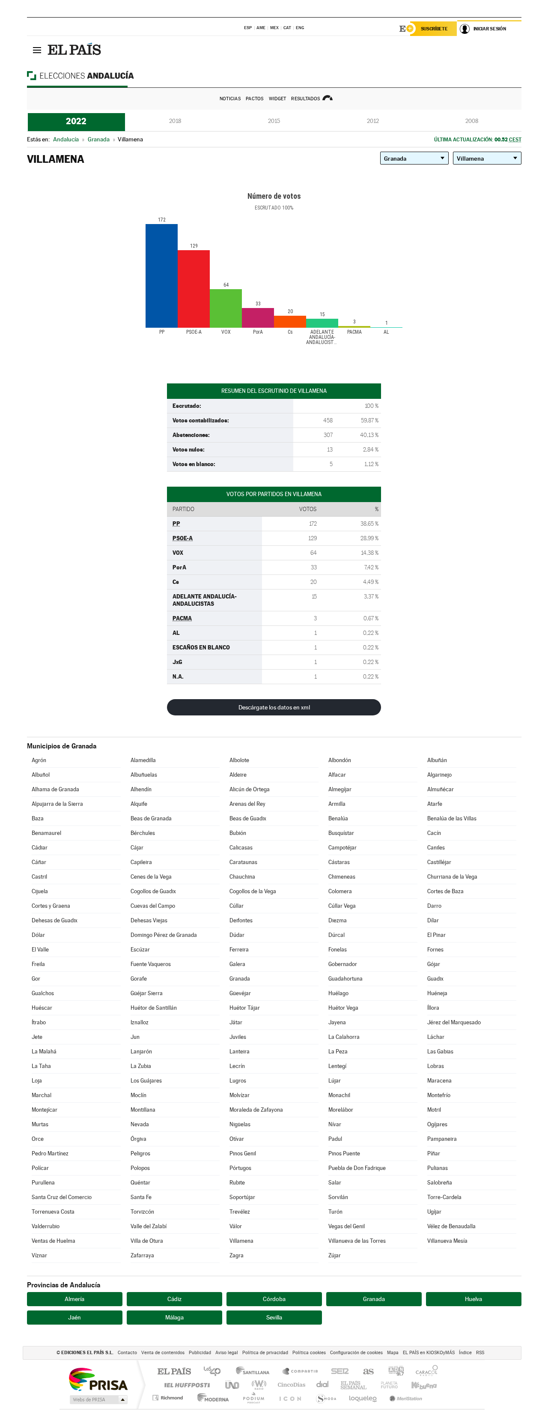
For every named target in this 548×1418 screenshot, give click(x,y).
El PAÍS (174, 1372)
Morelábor (340, 1110)
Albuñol (41, 775)
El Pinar (436, 935)
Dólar (38, 935)
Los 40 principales (215, 1372)
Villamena (241, 1241)
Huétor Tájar (244, 1008)
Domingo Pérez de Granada (164, 935)
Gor (36, 978)
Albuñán (437, 760)
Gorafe (139, 978)
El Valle (40, 949)
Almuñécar (440, 789)
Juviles (237, 1037)
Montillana (143, 1110)
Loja (37, 1080)
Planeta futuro (385, 1384)
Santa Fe (141, 1197)
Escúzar (140, 949)
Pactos (255, 99)
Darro (434, 906)
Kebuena (416, 1384)
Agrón (39, 760)
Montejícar (44, 1110)
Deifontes (241, 920)
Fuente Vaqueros (151, 964)
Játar (235, 1022)
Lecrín (237, 1066)
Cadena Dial (323, 1384)
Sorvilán (338, 1197)
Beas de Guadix (247, 818)
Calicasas (241, 847)
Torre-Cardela (444, 1197)
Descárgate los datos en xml (274, 707)
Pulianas (437, 1168)
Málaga (174, 1317)
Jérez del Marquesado (454, 1022)
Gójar (433, 964)
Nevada (140, 1124)
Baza (38, 818)
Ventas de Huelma (53, 1241)
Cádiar (40, 847)
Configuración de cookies (356, 1352)
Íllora (433, 1008)
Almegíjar (339, 789)
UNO (233, 1384)
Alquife (139, 804)
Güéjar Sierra (147, 993)
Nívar (334, 1124)
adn (393, 1372)
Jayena (337, 1022)
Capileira (141, 862)
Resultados (305, 99)
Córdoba (274, 1298)
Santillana (255, 1372)
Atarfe (434, 804)
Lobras (435, 1066)
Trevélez (239, 1212)
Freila (38, 964)
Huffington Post (185, 1384)
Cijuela (40, 891)
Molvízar (239, 1095)
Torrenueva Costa (53, 1212)
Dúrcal (336, 935)
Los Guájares (146, 1080)
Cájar (137, 847)
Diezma (337, 920)
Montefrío (438, 1095)
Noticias (230, 99)
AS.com (364, 1372)
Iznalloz (140, 1022)
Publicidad (200, 1352)
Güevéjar (240, 993)
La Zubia (141, 1066)
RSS (480, 1352)
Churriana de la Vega (452, 877)
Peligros (140, 1153)
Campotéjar (342, 847)
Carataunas (243, 862)
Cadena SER (337, 1372)
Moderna (210, 1397)
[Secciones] (37, 49)
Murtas (40, 1124)
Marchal (41, 1095)
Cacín (434, 833)
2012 (373, 121)
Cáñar (39, 862)
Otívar (236, 1139)
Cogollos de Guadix (153, 891)
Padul (335, 1139)
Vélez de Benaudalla (451, 1226)
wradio (257, 1384)
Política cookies (309, 1352)
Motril (434, 1110)
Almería (74, 1298)
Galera (237, 964)
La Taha (41, 1066)
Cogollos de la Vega (252, 891)
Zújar (334, 1255)
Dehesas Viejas (149, 920)
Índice (465, 1352)
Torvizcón (142, 1212)
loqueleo (363, 1397)
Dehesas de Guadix (54, 920)
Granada (239, 978)
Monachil (339, 1095)
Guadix (435, 978)
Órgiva (138, 1139)
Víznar (39, 1255)
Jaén (74, 1317)
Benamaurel (46, 833)
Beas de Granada (151, 818)
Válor (235, 1226)
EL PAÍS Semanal (354, 1384)
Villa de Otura (147, 1241)
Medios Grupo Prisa (97, 1399)
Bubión (237, 833)
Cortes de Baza (445, 891)
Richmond (169, 1397)
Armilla (336, 804)
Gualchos (43, 993)
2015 (274, 121)
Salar (334, 1182)
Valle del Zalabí (149, 1226)
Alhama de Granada (55, 789)
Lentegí (337, 1066)
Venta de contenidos (163, 1352)
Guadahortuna (345, 978)
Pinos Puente (344, 1153)
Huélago (338, 993)
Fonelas (337, 949)
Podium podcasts (253, 1397)
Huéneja (437, 993)
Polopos (140, 1168)
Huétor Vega (343, 1008)
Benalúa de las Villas (452, 818)
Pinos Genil (242, 1153)
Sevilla (274, 1317)
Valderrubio (46, 1226)
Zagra (236, 1255)
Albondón (339, 760)
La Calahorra (344, 1037)
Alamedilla (143, 760)
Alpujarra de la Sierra (57, 804)
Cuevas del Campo (153, 906)
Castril (39, 877)
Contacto (127, 1352)
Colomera (340, 891)
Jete (37, 1037)
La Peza (338, 1051)
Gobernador (342, 964)
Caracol (424, 1372)
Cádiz (174, 1298)
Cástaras (339, 862)
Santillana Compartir (300, 1372)
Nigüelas (239, 1124)
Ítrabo (39, 1022)
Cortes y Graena (51, 906)
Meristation (404, 1397)
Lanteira (239, 1051)
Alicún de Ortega (249, 789)
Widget (277, 99)
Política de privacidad (265, 1352)
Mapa (393, 1352)
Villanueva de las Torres (357, 1241)
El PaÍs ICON (290, 1397)
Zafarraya (142, 1255)
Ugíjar (434, 1212)
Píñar (433, 1153)
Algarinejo (439, 775)
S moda (326, 1397)
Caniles (436, 847)
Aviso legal (226, 1352)
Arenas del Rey (247, 804)
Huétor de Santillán (154, 1008)
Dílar (433, 920)
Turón (335, 1212)
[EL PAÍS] (75, 49)
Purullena (43, 1182)
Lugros (237, 1080)
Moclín (138, 1095)
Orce (38, 1139)
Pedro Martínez (50, 1153)
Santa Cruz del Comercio (62, 1197)
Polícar (40, 1168)
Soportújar (242, 1197)
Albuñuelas (144, 775)
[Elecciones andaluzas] (95, 75)
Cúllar (236, 906)
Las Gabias (440, 1051)
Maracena (439, 1080)
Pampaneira (442, 1139)
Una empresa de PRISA (98, 1379)
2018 (175, 121)
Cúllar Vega (342, 906)
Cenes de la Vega (151, 877)
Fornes (435, 949)
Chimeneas (341, 877)
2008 (471, 121)
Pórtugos (240, 1168)
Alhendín (141, 789)
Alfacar (337, 775)
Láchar (435, 1037)
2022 (76, 121)
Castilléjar (439, 862)
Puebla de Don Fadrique (357, 1168)
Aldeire (238, 775)
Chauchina (242, 877)
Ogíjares (437, 1124)
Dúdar (236, 935)
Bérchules (143, 833)
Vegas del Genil (346, 1226)
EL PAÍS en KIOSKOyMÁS (429, 1352)
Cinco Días (290, 1384)
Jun (135, 1037)
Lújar (334, 1080)
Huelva (473, 1298)
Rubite (237, 1182)
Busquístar (341, 833)
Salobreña (439, 1182)
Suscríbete (434, 29)
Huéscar (42, 1008)
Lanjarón (141, 1051)
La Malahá (44, 1051)
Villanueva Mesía (447, 1241)
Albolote (239, 760)
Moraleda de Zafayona (256, 1110)
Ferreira (239, 949)
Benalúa (338, 818)
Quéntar (140, 1182)
